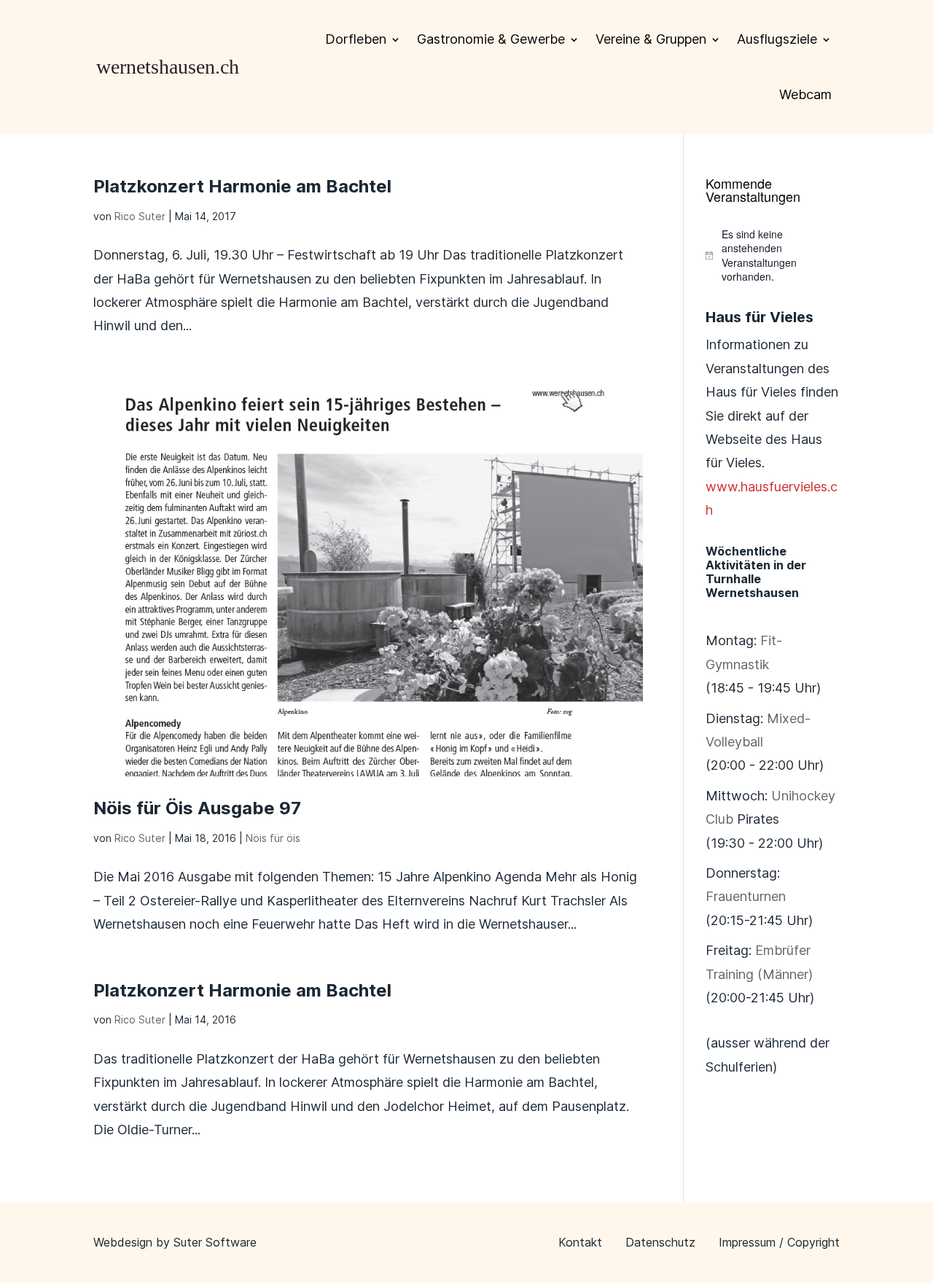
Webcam (805, 94)
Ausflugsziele (777, 39)
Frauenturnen (746, 896)
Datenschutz (660, 1242)
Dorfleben (355, 39)
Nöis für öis (273, 838)
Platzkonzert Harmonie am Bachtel (242, 186)
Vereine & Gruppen (651, 39)
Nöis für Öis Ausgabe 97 (197, 808)
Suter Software (215, 1242)
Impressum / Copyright (779, 1242)
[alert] (773, 255)
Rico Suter (139, 216)
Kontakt (580, 1242)
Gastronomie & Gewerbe (491, 39)
